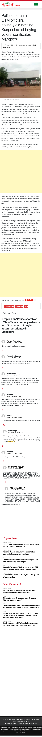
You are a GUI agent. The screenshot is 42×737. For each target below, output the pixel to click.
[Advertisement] (21, 171)
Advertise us (21, 721)
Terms (27, 721)
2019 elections (9, 306)
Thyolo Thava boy (14, 341)
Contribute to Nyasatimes (11, 719)
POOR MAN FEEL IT (16, 467)
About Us (23, 719)
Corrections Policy (22, 723)
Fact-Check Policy (10, 723)
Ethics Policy (33, 723)
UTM (26, 306)
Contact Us (30, 719)
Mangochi (19, 306)
